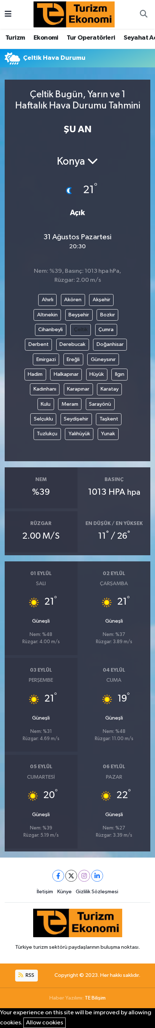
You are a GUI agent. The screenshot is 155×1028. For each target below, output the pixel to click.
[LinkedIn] (97, 876)
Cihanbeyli (50, 329)
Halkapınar (66, 374)
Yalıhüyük (79, 433)
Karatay (110, 389)
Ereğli (73, 359)
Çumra (106, 329)
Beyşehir (78, 314)
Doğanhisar (110, 344)
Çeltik (81, 329)
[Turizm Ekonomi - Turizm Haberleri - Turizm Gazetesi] (74, 14)
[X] (71, 876)
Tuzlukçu (47, 433)
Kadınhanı (45, 389)
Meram (70, 404)
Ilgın (119, 374)
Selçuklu (43, 419)
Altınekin (47, 314)
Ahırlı (47, 299)
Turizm (15, 38)
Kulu (45, 404)
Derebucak (72, 344)
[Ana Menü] (8, 14)
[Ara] (143, 14)
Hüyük (96, 374)
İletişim (45, 891)
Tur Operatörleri (91, 38)
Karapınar (78, 389)
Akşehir (101, 299)
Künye (64, 891)
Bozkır (107, 314)
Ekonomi (46, 38)
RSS (29, 975)
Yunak (108, 433)
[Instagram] (84, 876)
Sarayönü (100, 404)
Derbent (38, 344)
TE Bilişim (95, 998)
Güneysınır (103, 359)
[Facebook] (58, 876)
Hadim (35, 374)
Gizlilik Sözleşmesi (97, 891)
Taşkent (108, 419)
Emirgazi (46, 359)
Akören (72, 299)
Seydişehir (76, 419)
